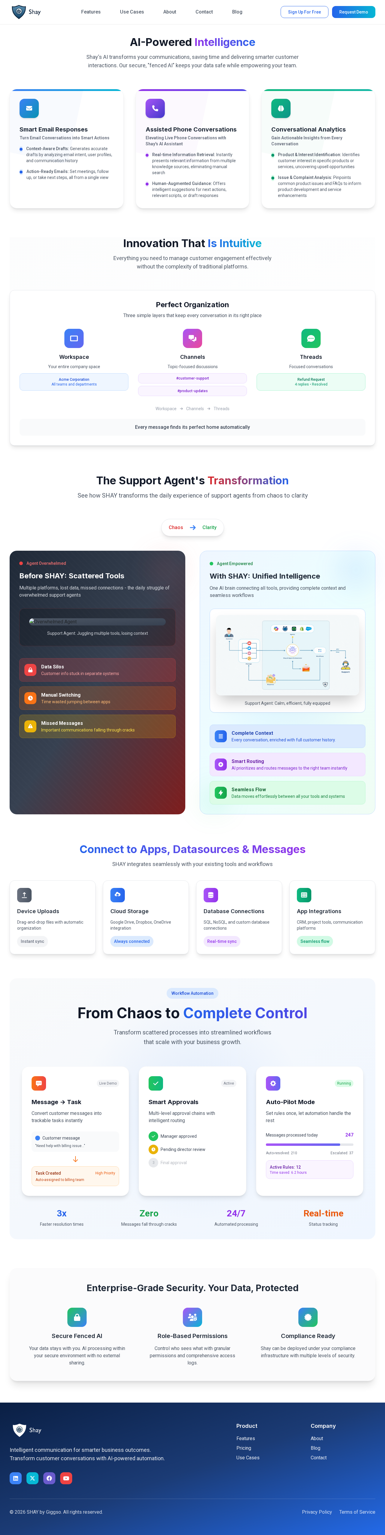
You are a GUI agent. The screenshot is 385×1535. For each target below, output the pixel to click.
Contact (204, 12)
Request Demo (353, 12)
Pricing (243, 1448)
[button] (26, 12)
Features (91, 12)
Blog (237, 12)
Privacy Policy (317, 1512)
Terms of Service (357, 1512)
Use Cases (132, 12)
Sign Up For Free (304, 12)
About (169, 12)
